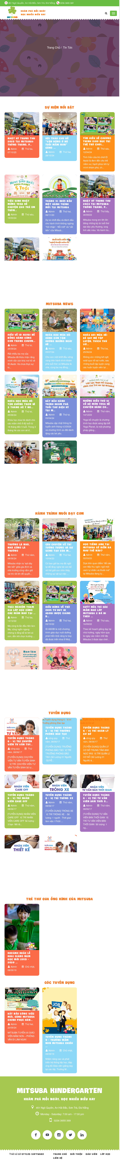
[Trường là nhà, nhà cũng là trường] (22, 529)
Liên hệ (57, 1158)
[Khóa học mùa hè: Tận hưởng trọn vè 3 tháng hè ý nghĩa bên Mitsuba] (22, 385)
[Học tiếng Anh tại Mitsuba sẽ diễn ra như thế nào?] (97, 529)
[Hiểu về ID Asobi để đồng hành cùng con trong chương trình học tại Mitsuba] (22, 319)
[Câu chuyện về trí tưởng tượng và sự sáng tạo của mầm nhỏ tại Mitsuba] (59, 529)
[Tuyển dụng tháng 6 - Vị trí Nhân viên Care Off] (22, 782)
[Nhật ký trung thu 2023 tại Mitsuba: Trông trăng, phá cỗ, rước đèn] (97, 185)
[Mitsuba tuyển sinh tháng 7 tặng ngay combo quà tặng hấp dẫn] (59, 451)
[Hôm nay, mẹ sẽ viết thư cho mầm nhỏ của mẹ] (59, 657)
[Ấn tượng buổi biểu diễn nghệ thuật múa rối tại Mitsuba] (59, 248)
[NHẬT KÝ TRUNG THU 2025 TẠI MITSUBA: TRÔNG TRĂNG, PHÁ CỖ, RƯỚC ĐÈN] (22, 123)
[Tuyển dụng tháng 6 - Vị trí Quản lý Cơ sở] (97, 720)
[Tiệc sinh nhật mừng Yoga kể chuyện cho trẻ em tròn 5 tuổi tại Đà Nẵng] (22, 185)
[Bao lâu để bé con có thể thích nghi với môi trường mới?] (22, 657)
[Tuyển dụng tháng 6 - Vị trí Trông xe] (59, 782)
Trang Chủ (53, 47)
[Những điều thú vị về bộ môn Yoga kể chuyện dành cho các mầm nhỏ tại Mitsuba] (97, 385)
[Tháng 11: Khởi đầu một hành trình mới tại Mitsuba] (59, 185)
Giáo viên (92, 1154)
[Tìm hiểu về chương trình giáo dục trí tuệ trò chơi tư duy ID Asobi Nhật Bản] (97, 123)
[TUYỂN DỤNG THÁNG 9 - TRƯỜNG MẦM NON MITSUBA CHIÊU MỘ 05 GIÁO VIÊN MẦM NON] (59, 1010)
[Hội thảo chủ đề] (59, 123)
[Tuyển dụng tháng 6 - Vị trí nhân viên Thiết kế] (22, 843)
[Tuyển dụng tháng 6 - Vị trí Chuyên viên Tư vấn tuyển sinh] (22, 726)
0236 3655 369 (66, 3)
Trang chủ (60, 1154)
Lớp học (105, 1154)
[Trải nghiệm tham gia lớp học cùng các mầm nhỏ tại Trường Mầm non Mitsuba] (22, 592)
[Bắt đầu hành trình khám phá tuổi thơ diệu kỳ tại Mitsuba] (59, 385)
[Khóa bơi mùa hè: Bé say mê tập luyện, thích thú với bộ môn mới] (97, 319)
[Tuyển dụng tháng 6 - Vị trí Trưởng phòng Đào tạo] (59, 720)
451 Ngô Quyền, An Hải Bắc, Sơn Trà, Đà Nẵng (32, 3)
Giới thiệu (76, 1154)
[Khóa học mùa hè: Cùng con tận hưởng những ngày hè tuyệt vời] (59, 319)
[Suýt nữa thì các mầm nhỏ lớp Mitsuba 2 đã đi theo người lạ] (97, 592)
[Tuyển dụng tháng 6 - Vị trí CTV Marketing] (59, 843)
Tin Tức (67, 47)
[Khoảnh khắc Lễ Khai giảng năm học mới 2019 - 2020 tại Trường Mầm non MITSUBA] (22, 926)
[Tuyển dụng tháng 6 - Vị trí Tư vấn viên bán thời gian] (97, 782)
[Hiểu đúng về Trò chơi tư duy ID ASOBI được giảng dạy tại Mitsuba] (59, 592)
